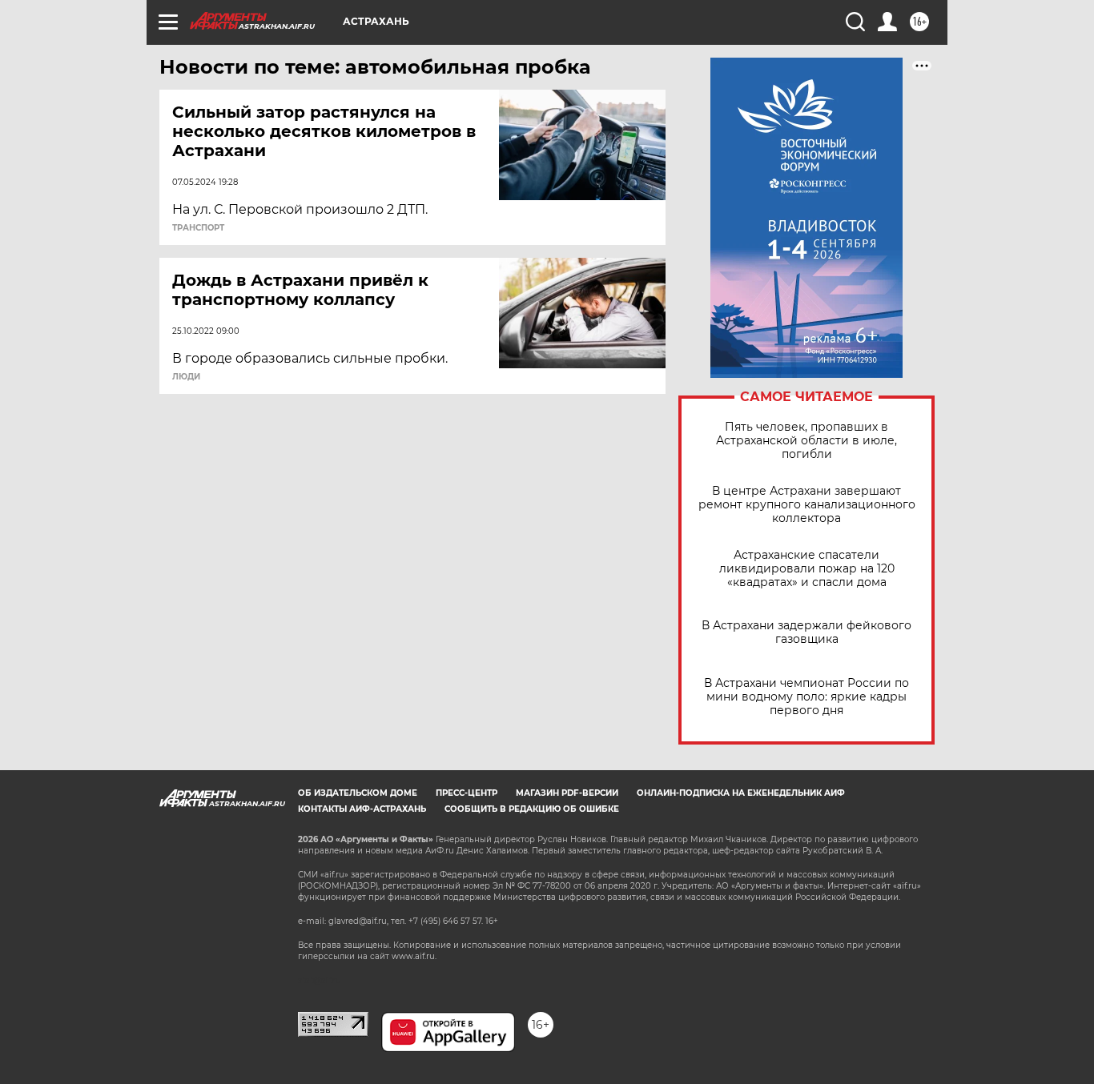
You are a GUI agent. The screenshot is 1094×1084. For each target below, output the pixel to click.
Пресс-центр (466, 793)
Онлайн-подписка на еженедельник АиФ (741, 793)
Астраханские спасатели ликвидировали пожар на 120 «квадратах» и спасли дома (807, 568)
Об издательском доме (357, 793)
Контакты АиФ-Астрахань (362, 809)
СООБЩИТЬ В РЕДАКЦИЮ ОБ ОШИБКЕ (531, 809)
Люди (186, 377)
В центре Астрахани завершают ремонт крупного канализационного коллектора (806, 504)
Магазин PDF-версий (567, 793)
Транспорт (198, 228)
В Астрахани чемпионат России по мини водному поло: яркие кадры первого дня (806, 696)
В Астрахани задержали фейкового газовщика (806, 632)
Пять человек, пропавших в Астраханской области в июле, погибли (806, 440)
